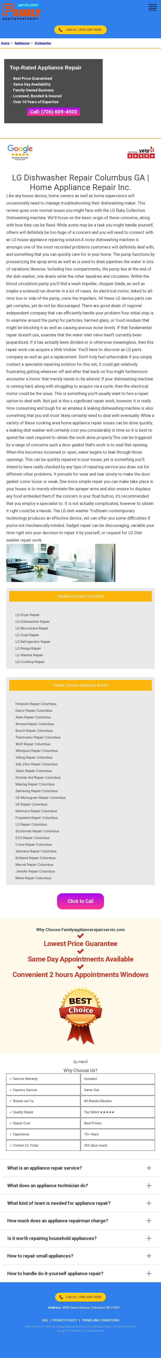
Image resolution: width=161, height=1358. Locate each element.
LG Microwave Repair (32, 628)
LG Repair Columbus (31, 824)
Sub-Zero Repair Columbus (37, 764)
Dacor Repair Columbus (34, 710)
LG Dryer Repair (28, 615)
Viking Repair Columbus (34, 757)
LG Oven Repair (27, 635)
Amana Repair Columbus (35, 724)
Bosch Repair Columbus (34, 731)
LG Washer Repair (29, 655)
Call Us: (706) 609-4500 (83, 30)
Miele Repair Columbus (33, 878)
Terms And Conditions (100, 1320)
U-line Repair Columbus (34, 844)
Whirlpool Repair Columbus (37, 751)
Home (5, 43)
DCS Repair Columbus (33, 838)
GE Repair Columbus (31, 804)
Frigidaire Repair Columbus (37, 818)
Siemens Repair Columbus (36, 851)
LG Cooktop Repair (30, 662)
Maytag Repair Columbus (35, 784)
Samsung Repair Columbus (37, 791)
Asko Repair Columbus (33, 717)
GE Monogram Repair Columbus (41, 797)
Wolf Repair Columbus (33, 744)
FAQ (45, 1320)
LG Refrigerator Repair (33, 642)
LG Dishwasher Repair (33, 621)
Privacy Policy (64, 1320)
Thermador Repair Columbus (38, 737)
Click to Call (80, 901)
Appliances (22, 43)
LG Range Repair (28, 648)
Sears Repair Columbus (34, 771)
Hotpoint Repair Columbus (36, 704)
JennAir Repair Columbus (35, 871)
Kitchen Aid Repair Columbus (38, 777)
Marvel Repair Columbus (34, 864)
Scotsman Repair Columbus (37, 831)
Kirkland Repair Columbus (36, 858)
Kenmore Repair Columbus (36, 811)
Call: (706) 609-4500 (53, 112)
